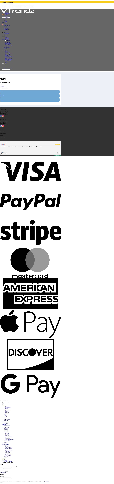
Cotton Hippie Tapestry (8, 436)
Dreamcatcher (7, 435)
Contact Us (1, 135)
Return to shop (4, 39)
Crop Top (6, 12)
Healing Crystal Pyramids (8, 56)
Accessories (4, 417)
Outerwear (5, 20)
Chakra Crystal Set (8, 455)
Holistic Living (4, 30)
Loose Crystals (7, 52)
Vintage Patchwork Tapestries (9, 439)
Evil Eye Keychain (6, 28)
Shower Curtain (7, 44)
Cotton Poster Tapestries (8, 42)
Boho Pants (7, 18)
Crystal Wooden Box (6, 33)
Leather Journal (6, 61)
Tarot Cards (5, 62)
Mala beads (7, 55)
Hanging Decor (6, 36)
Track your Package (2, 131)
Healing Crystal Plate (8, 60)
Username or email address (4, 466)
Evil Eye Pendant (6, 29)
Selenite (6, 51)
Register (1, 482)
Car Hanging (8, 40)
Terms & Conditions (2, 137)
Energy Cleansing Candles (7, 45)
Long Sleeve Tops (7, 13)
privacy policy (46, 481)
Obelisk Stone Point (8, 54)
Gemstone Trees (7, 57)
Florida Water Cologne (7, 47)
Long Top (6, 14)
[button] (3, 14)
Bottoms (5, 15)
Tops (4, 11)
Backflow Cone (6, 35)
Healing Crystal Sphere (8, 53)
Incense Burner (6, 429)
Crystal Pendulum (7, 451)
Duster (6, 21)
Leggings (6, 17)
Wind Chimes (7, 39)
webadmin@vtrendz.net (5, 114)
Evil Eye (3, 421)
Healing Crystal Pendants (8, 59)
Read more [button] (55, 150)
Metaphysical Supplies (5, 49)
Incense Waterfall (6, 46)
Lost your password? (3, 472)
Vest (6, 22)
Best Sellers (4, 64)
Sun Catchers (7, 38)
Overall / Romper (7, 16)
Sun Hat (5, 23)
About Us (1, 129)
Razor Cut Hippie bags (7, 419)
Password (1, 467)
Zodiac (5, 443)
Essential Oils (5, 48)
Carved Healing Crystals (8, 447)
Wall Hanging (7, 37)
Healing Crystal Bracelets (8, 58)
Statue (4, 32)
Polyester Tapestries (8, 43)
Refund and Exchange (3, 133)
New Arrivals (4, 63)
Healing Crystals (6, 50)
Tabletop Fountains (6, 31)
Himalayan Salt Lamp (7, 425)
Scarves (5, 24)
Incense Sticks (6, 34)
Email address (2, 476)
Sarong (6, 19)
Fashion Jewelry (6, 420)
